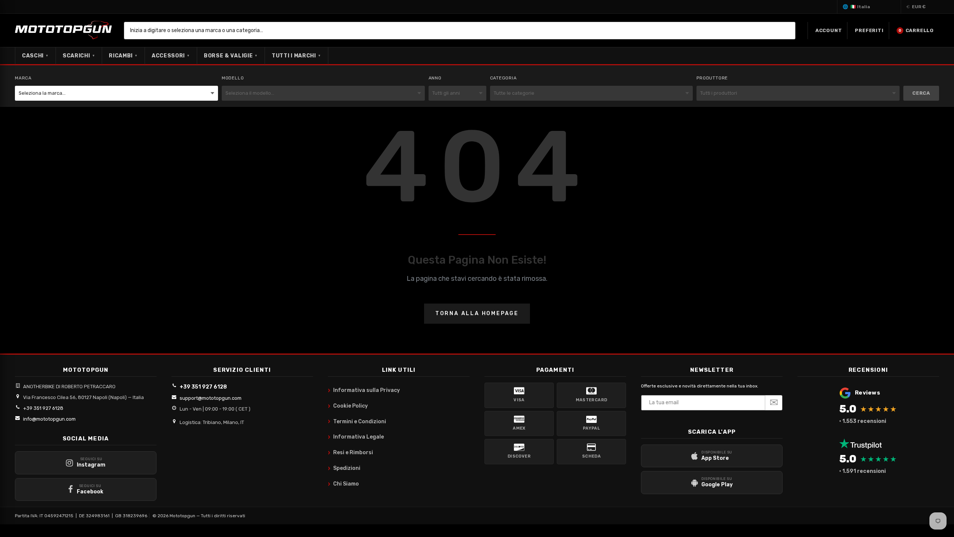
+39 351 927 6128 (43, 408)
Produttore (712, 78)
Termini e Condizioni (357, 421)
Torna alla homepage (477, 313)
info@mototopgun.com (49, 419)
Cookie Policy (348, 406)
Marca (23, 78)
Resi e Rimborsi (350, 453)
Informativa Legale (356, 437)
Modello (233, 78)
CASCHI (35, 56)
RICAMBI (123, 56)
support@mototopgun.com (210, 398)
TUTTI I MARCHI (296, 56)
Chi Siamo (343, 484)
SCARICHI (79, 56)
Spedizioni (344, 468)
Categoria (503, 78)
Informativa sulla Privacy (364, 390)
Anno (435, 78)
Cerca (921, 93)
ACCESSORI (171, 56)
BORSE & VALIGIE (231, 56)
